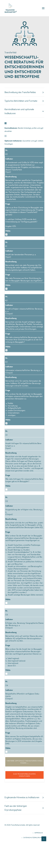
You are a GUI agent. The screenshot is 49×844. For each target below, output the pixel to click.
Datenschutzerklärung (33, 837)
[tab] (24, 92)
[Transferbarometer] (11, 8)
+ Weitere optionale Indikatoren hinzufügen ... (24, 762)
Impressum (38, 833)
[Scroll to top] (43, 838)
